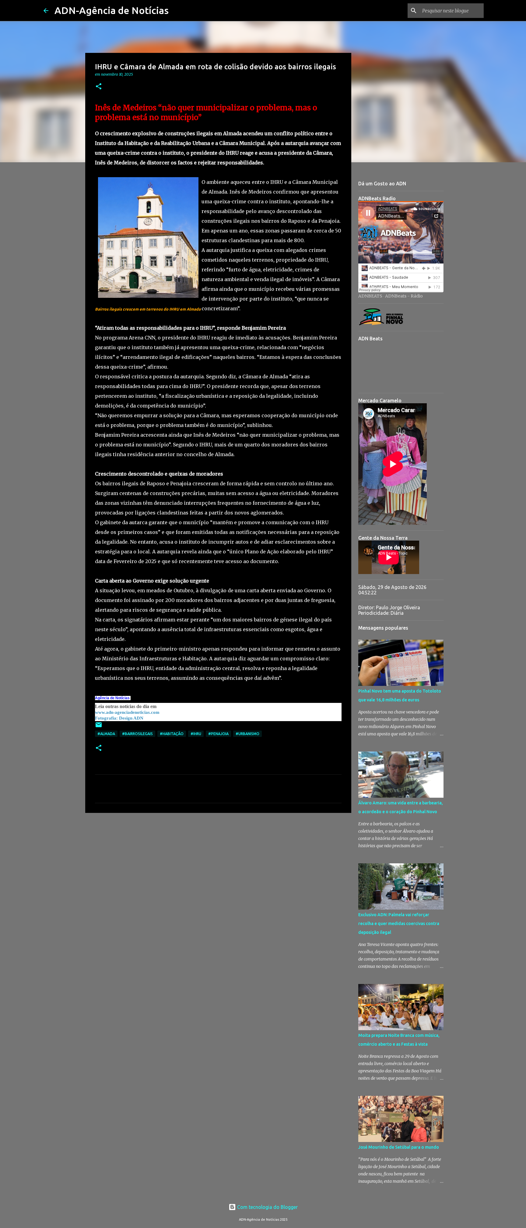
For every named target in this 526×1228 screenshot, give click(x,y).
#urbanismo (247, 734)
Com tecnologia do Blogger (267, 1207)
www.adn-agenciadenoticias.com (127, 712)
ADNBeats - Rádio (404, 296)
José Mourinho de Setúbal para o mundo (398, 1147)
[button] (98, 87)
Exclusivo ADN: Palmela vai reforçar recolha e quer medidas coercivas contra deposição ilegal (398, 923)
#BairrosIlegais (137, 734)
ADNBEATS (370, 296)
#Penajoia (218, 734)
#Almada (106, 734)
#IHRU (196, 734)
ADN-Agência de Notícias (111, 10)
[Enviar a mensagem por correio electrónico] (98, 727)
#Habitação (172, 734)
